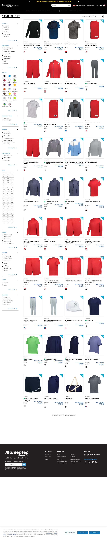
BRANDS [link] (42, 11)
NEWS (58, 454)
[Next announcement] (78, 1)
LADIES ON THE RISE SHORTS (73, 280)
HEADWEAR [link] (64, 11)
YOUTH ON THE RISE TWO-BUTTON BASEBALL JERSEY (51, 281)
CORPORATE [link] (55, 11)
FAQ (58, 457)
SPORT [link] (48, 11)
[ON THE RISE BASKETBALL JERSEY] (94, 117)
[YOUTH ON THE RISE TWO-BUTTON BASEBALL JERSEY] (53, 275)
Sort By (84, 16)
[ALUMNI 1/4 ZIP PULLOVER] (32, 196)
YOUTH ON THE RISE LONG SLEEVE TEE (92, 242)
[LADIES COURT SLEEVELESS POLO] (74, 353)
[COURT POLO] (32, 353)
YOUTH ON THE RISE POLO (92, 201)
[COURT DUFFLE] (74, 393)
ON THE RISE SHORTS (50, 241)
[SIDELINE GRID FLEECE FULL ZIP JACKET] (74, 117)
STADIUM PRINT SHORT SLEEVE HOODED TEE (53, 44)
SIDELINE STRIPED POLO (92, 398)
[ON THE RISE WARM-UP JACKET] (53, 78)
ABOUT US (72, 454)
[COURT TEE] (94, 314)
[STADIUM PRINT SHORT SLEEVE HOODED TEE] (53, 38)
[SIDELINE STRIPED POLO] (94, 393)
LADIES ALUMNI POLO (31, 123)
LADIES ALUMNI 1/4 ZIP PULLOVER (52, 202)
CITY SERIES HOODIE (91, 162)
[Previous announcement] (28, 1)
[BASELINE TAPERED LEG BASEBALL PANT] (32, 314)
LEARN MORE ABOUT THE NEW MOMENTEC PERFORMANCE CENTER (53, 1)
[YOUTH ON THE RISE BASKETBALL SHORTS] (32, 78)
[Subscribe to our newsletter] (24, 464)
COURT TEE (90, 320)
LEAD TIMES (60, 459)
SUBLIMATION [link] (72, 11)
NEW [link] (27, 11)
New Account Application (90, 459)
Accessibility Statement (21, 468)
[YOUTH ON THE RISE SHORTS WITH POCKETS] (74, 235)
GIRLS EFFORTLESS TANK (51, 398)
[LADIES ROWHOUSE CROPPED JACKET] (53, 156)
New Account (91, 5)
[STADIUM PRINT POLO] (74, 38)
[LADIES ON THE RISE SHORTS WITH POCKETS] (94, 275)
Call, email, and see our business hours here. (92, 455)
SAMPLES (72, 462)
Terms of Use (12, 534)
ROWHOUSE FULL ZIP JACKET (74, 162)
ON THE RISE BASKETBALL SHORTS (31, 163)
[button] (69, 5)
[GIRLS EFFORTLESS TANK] (53, 393)
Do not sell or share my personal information (13, 469)
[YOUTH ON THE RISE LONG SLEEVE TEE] (94, 235)
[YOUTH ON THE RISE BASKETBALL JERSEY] (94, 38)
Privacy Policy (13, 468)
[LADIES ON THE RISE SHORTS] (74, 275)
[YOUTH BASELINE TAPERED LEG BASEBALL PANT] (53, 314)
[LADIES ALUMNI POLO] (32, 117)
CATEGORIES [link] (34, 11)
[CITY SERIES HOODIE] (94, 156)
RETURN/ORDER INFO (62, 461)
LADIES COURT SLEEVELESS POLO (74, 360)
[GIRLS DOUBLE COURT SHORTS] (32, 393)
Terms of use (7, 468)
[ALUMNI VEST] (74, 196)
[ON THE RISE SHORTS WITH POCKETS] (32, 275)
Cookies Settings (70, 532)
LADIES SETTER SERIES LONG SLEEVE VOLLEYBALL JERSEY (32, 44)
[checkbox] (10, 36)
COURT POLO (28, 359)
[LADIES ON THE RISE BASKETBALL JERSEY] (53, 117)
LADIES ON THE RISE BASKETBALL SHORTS (71, 84)
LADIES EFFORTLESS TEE (92, 359)
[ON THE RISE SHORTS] (53, 235)
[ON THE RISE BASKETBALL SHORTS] (32, 156)
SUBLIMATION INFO (75, 459)
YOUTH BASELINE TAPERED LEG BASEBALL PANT (53, 321)
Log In (46, 459)
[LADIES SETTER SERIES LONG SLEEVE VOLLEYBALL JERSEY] (32, 38)
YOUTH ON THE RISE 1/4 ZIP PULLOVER (31, 242)
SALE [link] (80, 11)
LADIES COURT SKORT (52, 359)
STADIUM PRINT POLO (71, 44)
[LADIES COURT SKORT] (53, 353)
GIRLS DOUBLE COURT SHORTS (31, 399)
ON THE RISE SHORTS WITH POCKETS (31, 281)
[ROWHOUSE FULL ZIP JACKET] (74, 156)
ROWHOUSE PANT (92, 83)
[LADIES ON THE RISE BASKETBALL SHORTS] (74, 78)
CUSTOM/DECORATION (75, 461)
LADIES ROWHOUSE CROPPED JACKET (54, 163)
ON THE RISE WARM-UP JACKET (53, 83)
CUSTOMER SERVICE (61, 456)
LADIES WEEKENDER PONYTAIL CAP (74, 321)
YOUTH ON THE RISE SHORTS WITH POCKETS (73, 242)
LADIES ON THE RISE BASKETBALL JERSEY (50, 123)
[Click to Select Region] (74, 5)
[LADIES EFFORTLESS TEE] (94, 353)
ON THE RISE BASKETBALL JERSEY (92, 123)
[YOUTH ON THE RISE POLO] (94, 196)
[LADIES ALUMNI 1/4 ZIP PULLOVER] (53, 196)
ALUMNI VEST (70, 201)
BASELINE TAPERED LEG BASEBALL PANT (30, 321)
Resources (80, 5)
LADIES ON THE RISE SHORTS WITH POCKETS (93, 281)
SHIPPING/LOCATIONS (62, 462)
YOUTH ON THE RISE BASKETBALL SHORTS (30, 84)
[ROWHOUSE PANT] (94, 78)
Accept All (94, 532)
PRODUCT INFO (74, 457)
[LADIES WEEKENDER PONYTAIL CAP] (74, 314)
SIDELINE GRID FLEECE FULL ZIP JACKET (74, 123)
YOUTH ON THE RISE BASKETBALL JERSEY (91, 44)
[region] (53, 532)
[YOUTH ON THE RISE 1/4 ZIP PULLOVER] (32, 235)
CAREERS (72, 456)
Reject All (82, 532)
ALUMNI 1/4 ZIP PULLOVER (31, 201)
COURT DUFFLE (69, 398)
